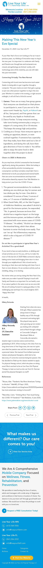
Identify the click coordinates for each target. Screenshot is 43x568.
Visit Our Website (22, 558)
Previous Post (14, 415)
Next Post (29, 415)
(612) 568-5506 (30, 9)
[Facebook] (24, 408)
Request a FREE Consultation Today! (22, 511)
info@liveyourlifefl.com (16, 543)
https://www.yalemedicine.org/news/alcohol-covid (20, 400)
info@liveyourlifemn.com (16, 530)
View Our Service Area (22, 451)
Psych (25, 110)
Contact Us (24, 551)
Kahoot (34, 110)
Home (4, 548)
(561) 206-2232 (30, 12)
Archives (5, 551)
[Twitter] (20, 408)
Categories (24, 548)
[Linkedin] (29, 408)
